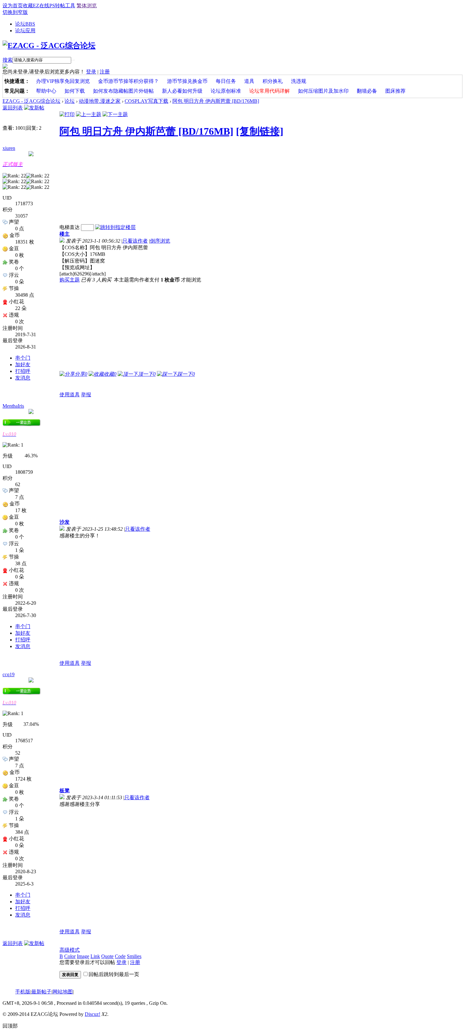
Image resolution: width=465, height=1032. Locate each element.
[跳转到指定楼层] (115, 227)
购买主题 (69, 279)
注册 (105, 71)
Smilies (134, 956)
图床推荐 (395, 91)
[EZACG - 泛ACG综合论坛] (49, 45)
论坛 (25, 24)
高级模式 (69, 950)
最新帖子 (41, 991)
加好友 (22, 364)
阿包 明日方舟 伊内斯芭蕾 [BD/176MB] (215, 101)
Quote (107, 956)
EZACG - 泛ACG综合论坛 (31, 101)
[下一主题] (115, 114)
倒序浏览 (160, 241)
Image (83, 956)
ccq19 (9, 674)
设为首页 (13, 5)
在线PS (47, 5)
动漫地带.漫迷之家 (100, 101)
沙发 (64, 522)
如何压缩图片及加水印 (323, 91)
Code (120, 956)
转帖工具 (65, 5)
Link (95, 956)
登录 (91, 71)
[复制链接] (259, 131)
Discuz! (92, 1014)
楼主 (64, 234)
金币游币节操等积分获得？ (128, 81)
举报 (86, 394)
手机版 (22, 991)
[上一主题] (88, 114)
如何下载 (75, 91)
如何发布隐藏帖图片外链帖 (123, 91)
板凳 (64, 790)
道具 (249, 81)
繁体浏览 (87, 5)
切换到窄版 (15, 12)
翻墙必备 (367, 91)
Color (70, 956)
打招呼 (22, 371)
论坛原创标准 (226, 91)
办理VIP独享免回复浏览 (63, 81)
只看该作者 (135, 241)
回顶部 (10, 1026)
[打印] (67, 114)
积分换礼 (273, 81)
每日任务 (226, 81)
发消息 (22, 377)
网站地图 (63, 991)
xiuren (9, 148)
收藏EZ (31, 5)
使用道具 (69, 394)
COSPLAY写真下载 (146, 101)
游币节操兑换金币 (187, 81)
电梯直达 (69, 227)
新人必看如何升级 (182, 91)
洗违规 (298, 81)
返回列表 (13, 107)
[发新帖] (34, 107)
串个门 (22, 358)
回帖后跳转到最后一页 (114, 974)
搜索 (8, 60)
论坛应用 (25, 30)
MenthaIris (13, 406)
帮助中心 (46, 91)
